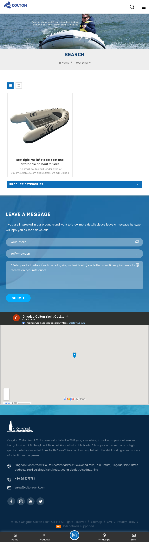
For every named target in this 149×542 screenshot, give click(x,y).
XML (109, 522)
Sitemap (96, 522)
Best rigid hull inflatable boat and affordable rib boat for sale (40, 162)
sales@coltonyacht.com (30, 488)
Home (65, 63)
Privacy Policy (126, 522)
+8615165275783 (25, 479)
